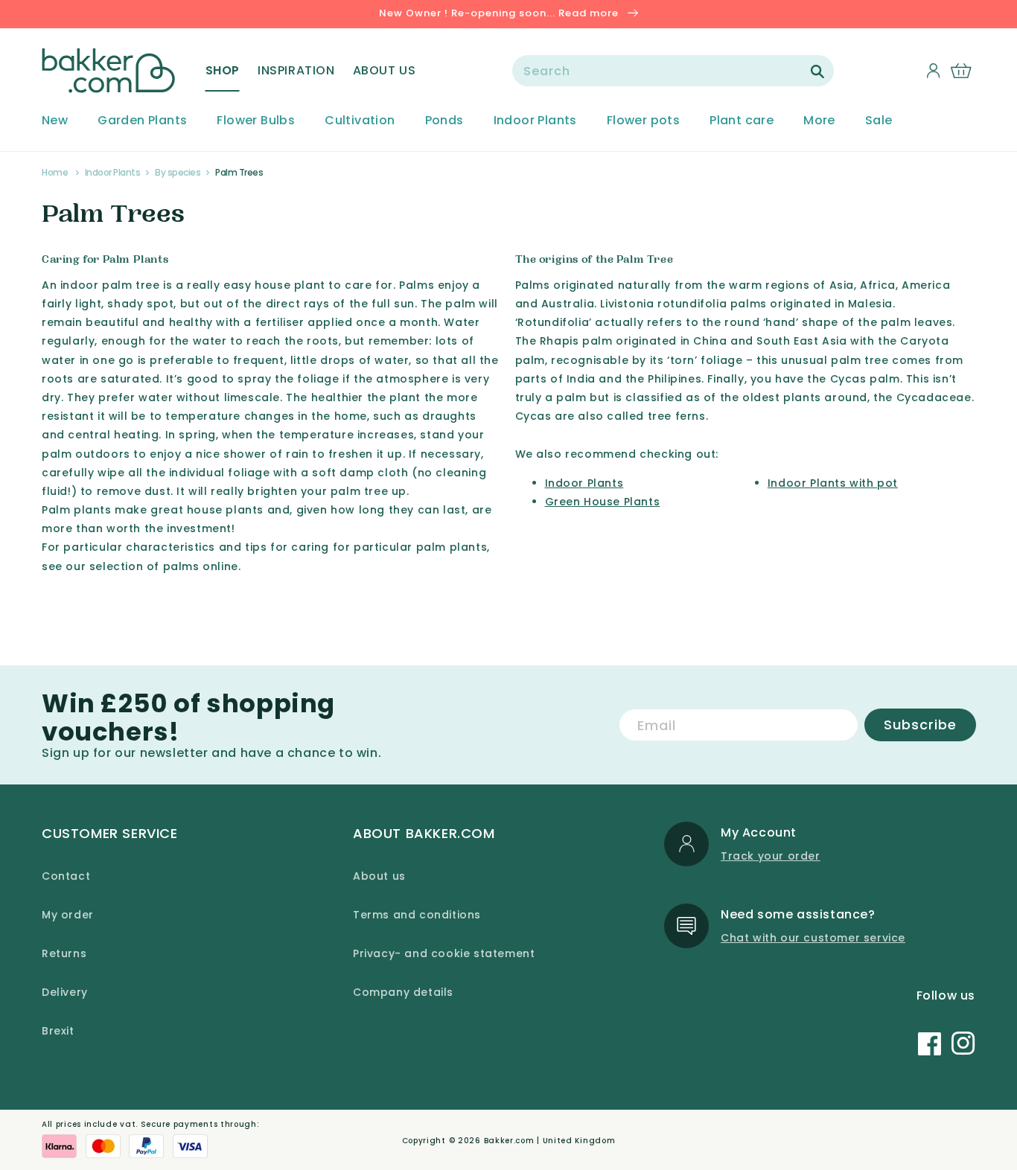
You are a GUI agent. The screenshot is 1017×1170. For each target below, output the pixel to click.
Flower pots (643, 121)
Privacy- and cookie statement (444, 953)
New (55, 121)
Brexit (58, 1030)
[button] (222, 71)
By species (177, 172)
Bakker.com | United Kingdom (550, 1140)
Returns (64, 953)
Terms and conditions (417, 914)
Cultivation (360, 121)
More (819, 121)
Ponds (444, 121)
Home (55, 172)
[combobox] (673, 70)
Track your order (770, 855)
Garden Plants (142, 121)
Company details (403, 992)
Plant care (742, 121)
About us (379, 876)
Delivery (65, 992)
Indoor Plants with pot (833, 483)
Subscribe (920, 724)
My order (68, 914)
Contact (66, 876)
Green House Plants (602, 501)
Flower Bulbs (256, 121)
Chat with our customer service (813, 937)
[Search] (817, 71)
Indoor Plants (535, 121)
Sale (879, 121)
